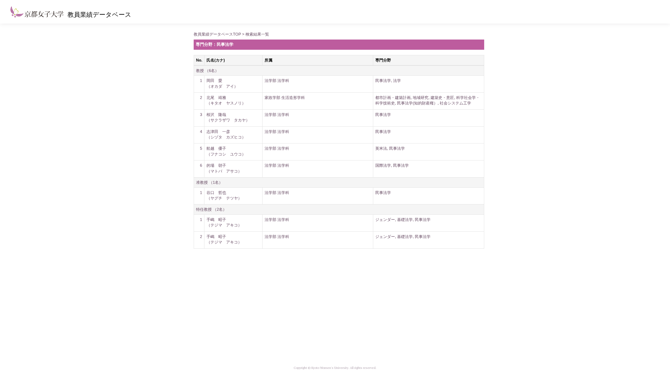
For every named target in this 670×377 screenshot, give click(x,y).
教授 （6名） (207, 70)
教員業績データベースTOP (217, 34)
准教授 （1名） (209, 182)
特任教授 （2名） (211, 209)
